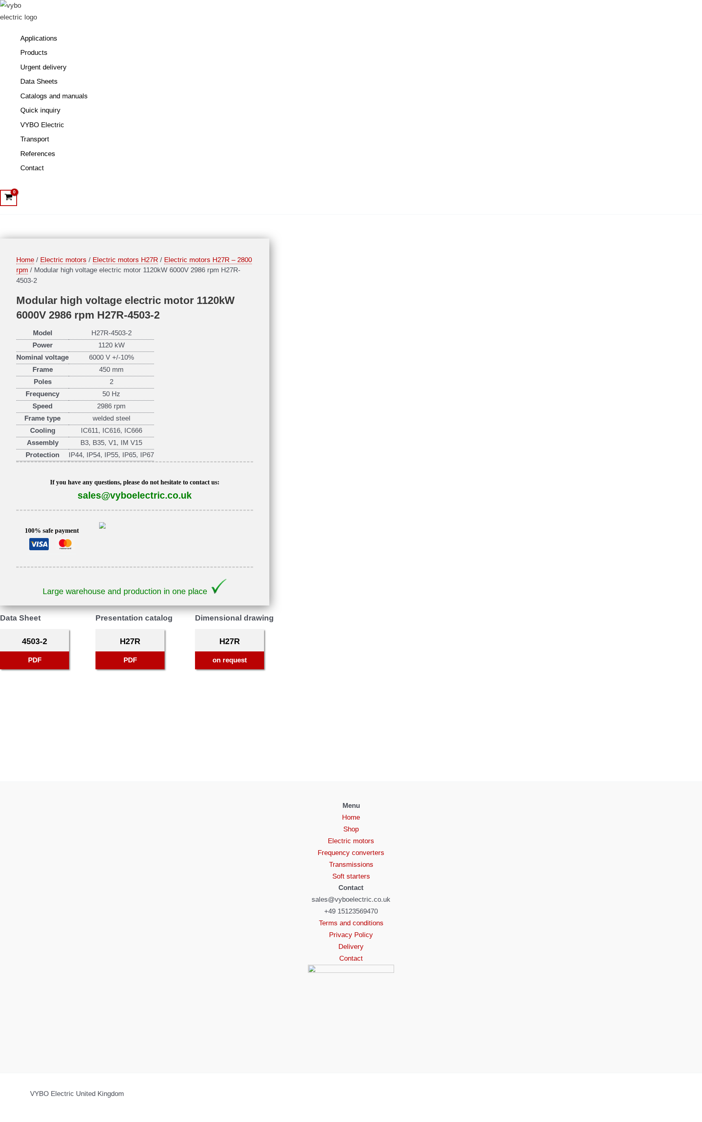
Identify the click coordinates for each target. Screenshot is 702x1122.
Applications (38, 38)
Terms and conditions (351, 923)
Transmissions (351, 864)
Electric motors (63, 260)
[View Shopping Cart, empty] (8, 198)
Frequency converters (351, 853)
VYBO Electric (42, 125)
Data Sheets (39, 81)
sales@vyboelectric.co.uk (135, 495)
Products (34, 52)
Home (25, 260)
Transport (34, 139)
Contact (32, 168)
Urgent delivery (43, 67)
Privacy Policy (351, 935)
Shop (351, 829)
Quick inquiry (40, 110)
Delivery (351, 947)
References (37, 154)
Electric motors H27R (125, 260)
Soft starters (351, 876)
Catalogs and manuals (54, 96)
